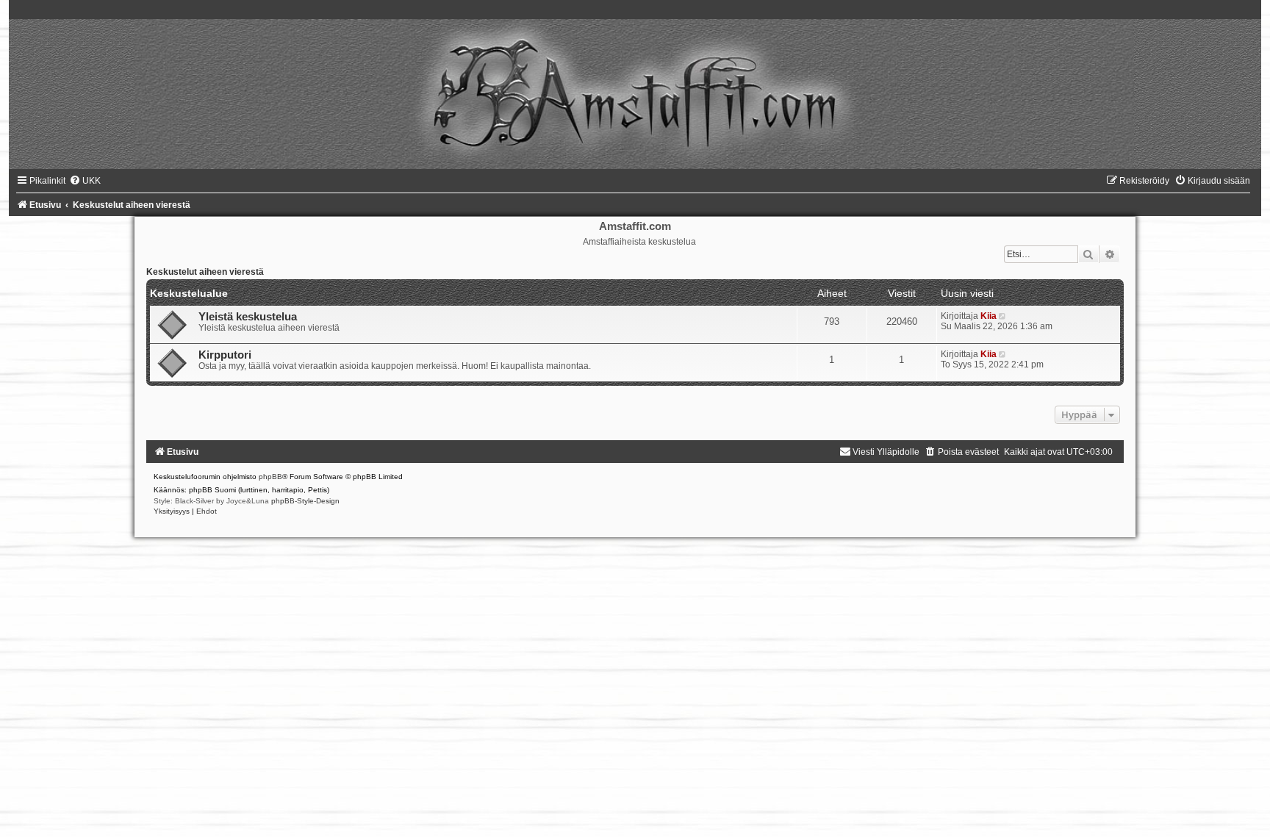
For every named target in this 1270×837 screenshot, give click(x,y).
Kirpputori (224, 355)
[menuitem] (85, 181)
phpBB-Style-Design (305, 501)
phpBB (270, 477)
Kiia (988, 316)
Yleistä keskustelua (247, 317)
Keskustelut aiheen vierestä (205, 272)
